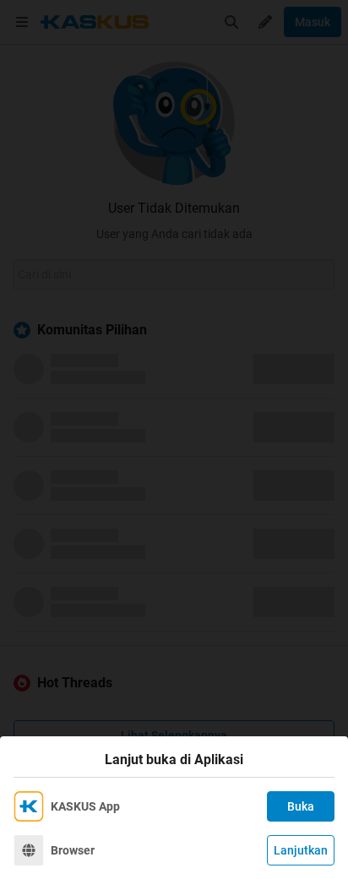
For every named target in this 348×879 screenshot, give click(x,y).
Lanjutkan (301, 850)
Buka (300, 806)
